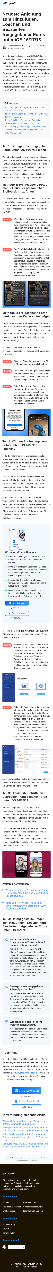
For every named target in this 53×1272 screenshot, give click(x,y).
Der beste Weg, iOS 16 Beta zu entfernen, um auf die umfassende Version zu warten (25, 1145)
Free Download (19, 603)
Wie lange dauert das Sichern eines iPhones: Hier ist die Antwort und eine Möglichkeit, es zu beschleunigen (27, 893)
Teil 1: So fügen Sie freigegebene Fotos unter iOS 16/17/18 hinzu (24, 109)
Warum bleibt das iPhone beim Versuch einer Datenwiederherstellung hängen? (24, 1122)
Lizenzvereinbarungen (33, 1211)
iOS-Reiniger (45, 46)
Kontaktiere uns (30, 1203)
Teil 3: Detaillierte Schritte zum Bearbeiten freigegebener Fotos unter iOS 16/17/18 (23, 121)
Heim (6, 1158)
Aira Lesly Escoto (29, 46)
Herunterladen (8, 1233)
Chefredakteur (8, 1211)
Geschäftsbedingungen (33, 1207)
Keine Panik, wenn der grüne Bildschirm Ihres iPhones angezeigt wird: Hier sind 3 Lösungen (25, 1135)
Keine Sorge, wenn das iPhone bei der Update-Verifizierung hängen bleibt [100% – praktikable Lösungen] (26, 906)
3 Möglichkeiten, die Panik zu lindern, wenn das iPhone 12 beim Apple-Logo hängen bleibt (25, 1129)
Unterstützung (8, 1225)
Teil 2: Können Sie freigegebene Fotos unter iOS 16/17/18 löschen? (26, 115)
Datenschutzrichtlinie (11, 1207)
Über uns (6, 1203)
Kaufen (5, 1229)
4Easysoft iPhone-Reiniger (14, 508)
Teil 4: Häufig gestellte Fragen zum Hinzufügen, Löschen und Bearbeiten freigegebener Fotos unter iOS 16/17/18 (25, 130)
